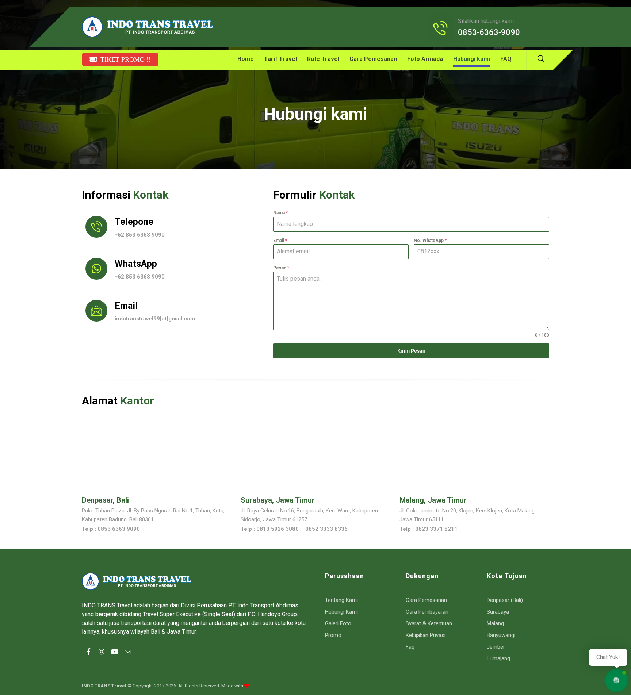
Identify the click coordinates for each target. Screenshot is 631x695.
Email (280, 240)
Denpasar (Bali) (505, 600)
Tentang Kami (341, 600)
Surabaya (498, 611)
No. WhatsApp (430, 240)
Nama (280, 212)
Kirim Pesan (411, 351)
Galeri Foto (338, 623)
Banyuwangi (501, 635)
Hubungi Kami (341, 611)
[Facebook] (88, 658)
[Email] (127, 658)
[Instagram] (101, 658)
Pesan (281, 267)
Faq (410, 647)
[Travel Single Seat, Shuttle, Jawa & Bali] (147, 26)
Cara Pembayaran (427, 611)
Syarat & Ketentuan (429, 623)
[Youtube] (114, 658)
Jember (496, 647)
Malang (495, 623)
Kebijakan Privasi (425, 635)
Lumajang (498, 658)
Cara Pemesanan (426, 600)
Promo (333, 635)
